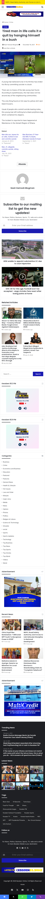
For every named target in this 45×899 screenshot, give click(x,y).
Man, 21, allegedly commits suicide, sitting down (10, 149)
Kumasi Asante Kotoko (27, 816)
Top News (6, 546)
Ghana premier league (9, 809)
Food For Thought (8, 805)
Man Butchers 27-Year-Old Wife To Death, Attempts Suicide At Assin (31, 137)
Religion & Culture (9, 519)
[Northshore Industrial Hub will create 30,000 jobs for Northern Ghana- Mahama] (8, 786)
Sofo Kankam (7, 824)
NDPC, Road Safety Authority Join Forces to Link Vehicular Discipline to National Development (33, 637)
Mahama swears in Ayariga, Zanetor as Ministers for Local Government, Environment (10, 665)
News (5, 506)
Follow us (6, 830)
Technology (7, 539)
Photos (5, 512)
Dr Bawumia (16, 802)
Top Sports (7, 549)
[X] (20, 848)
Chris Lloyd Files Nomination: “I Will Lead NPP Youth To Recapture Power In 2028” (11, 635)
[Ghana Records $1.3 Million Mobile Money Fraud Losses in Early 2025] (33, 313)
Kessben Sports (29, 813)
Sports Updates (8, 536)
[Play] (20, 408)
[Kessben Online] (14, 7)
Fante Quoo (26, 802)
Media (5, 502)
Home (6, 22)
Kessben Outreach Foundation (12, 813)
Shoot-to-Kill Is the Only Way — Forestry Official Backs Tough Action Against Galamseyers (11, 324)
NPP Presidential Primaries (17, 820)
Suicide (23, 164)
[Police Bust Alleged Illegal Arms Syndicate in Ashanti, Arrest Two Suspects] (33, 338)
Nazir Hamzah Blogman (11, 44)
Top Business (7, 543)
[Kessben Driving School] (22, 14)
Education (6, 472)
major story (7, 499)
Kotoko (15, 816)
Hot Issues (6, 489)
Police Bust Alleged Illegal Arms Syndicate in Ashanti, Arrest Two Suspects (33, 349)
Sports (5, 533)
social (5, 529)
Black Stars (6, 802)
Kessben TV (6, 816)
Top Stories (7, 553)
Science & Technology (11, 522)
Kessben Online (21, 881)
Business (6, 462)
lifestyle (6, 495)
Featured (6, 475)
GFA (18, 805)
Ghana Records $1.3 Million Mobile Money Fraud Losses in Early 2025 (31, 324)
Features (6, 479)
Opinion (5, 509)
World (5, 563)
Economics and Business (11, 469)
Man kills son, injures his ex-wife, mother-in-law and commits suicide (10, 137)
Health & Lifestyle (9, 485)
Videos (5, 560)
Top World (6, 556)
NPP (4, 820)
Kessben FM (23, 809)
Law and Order (8, 492)
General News (8, 482)
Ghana (24, 805)
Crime (11, 22)
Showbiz (6, 526)
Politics (5, 516)
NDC (38, 816)
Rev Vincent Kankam (34, 820)
